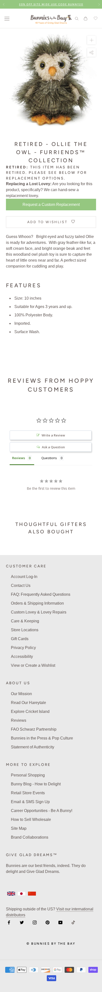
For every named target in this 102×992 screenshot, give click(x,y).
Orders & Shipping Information (37, 603)
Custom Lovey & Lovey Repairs (38, 612)
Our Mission (21, 694)
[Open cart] (85, 18)
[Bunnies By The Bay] (51, 18)
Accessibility (22, 656)
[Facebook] (9, 922)
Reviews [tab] (18, 458)
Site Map (18, 828)
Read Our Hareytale (28, 703)
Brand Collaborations (29, 837)
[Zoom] (91, 40)
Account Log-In (24, 577)
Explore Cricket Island (30, 711)
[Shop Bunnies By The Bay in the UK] (11, 894)
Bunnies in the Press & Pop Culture (42, 738)
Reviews (18, 720)
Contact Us (20, 585)
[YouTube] (60, 922)
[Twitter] (22, 922)
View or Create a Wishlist (33, 665)
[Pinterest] (48, 922)
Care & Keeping (25, 621)
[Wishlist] (95, 18)
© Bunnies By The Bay (51, 943)
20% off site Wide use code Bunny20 (51, 4)
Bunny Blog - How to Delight (36, 784)
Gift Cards (19, 639)
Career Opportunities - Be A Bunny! (41, 811)
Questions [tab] (49, 458)
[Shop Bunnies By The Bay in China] (32, 894)
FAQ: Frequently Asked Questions (40, 594)
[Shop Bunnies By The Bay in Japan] (22, 894)
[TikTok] (73, 922)
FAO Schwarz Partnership (33, 729)
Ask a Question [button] (53, 447)
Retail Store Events (28, 793)
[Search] (77, 18)
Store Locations (24, 630)
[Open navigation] (6, 18)
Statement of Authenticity (32, 747)
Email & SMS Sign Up (30, 802)
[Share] (91, 52)
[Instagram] (35, 922)
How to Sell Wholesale (31, 819)
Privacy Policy (23, 648)
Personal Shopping (28, 775)
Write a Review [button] (53, 435)
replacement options (35, 178)
